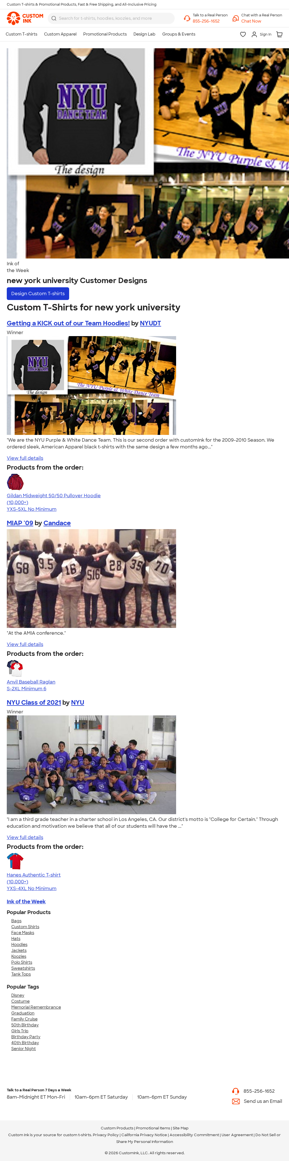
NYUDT (150, 323)
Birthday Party (25, 1036)
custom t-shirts (77, 1134)
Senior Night (23, 1048)
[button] (261, 21)
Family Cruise (24, 1019)
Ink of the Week (26, 901)
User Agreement (237, 1134)
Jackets (19, 950)
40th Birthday (25, 1042)
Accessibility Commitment (194, 1134)
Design (38, 294)
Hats (15, 938)
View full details (25, 458)
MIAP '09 (20, 523)
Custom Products (117, 1128)
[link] (25, 18)
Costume (20, 1001)
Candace (57, 523)
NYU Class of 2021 (34, 702)
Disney (17, 995)
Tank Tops (21, 974)
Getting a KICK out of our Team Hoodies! (68, 323)
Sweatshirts (23, 968)
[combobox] (111, 18)
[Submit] (54, 18)
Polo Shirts (21, 962)
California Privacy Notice (144, 1134)
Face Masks (22, 932)
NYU (77, 702)
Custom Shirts (25, 926)
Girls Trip (20, 1030)
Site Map (181, 1128)
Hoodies (19, 944)
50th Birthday (25, 1025)
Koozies (18, 956)
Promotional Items (153, 1128)
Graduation (22, 1013)
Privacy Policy (106, 1134)
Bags (16, 920)
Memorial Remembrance (36, 1007)
